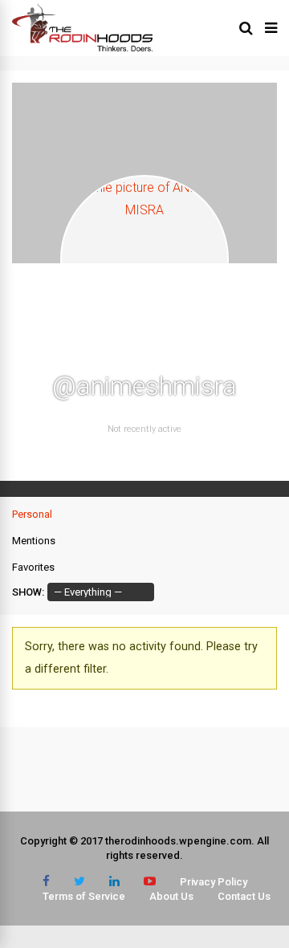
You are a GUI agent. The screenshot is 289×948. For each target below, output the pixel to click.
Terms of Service (84, 896)
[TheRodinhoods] (82, 48)
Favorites (33, 567)
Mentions (33, 541)
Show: (28, 592)
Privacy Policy (213, 882)
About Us (171, 896)
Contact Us (244, 896)
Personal (32, 514)
